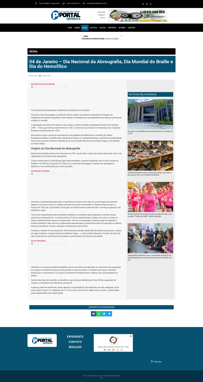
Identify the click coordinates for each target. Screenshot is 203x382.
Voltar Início (157, 362)
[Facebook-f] (143, 4)
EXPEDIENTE (75, 336)
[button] (93, 313)
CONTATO (131, 28)
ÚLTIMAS (122, 28)
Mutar (102, 18)
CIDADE (77, 28)
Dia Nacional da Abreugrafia (43, 84)
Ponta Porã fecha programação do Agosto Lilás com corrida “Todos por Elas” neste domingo (150, 215)
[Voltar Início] (152, 361)
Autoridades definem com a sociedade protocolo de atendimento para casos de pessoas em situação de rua (150, 257)
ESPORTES (112, 28)
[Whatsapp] (150, 4)
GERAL (84, 28)
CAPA (70, 28)
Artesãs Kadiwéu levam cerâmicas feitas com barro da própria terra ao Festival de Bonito (149, 174)
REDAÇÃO (75, 347)
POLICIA (102, 28)
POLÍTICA (93, 28)
